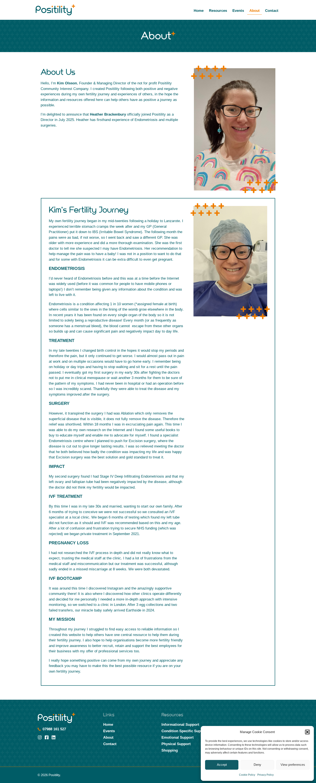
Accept (222, 764)
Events (238, 11)
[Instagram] (40, 737)
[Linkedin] (53, 737)
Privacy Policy (265, 774)
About (254, 11)
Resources (218, 11)
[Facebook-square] (46, 737)
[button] (307, 732)
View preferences (293, 764)
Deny (257, 764)
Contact (271, 11)
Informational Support (180, 725)
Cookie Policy (247, 774)
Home (199, 11)
